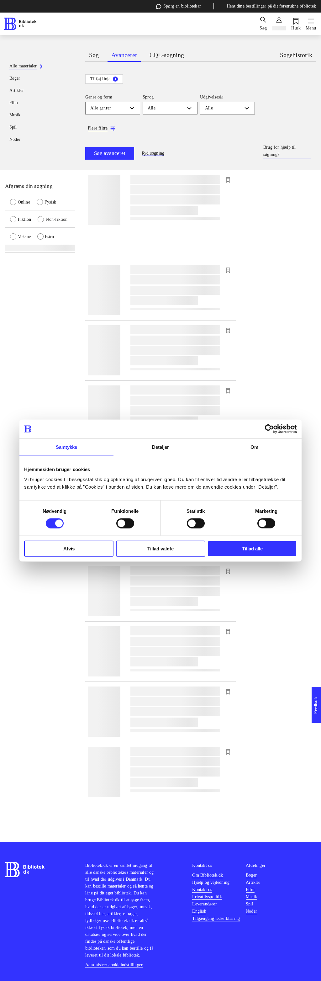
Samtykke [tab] (66, 447)
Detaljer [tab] (160, 447)
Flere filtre (98, 128)
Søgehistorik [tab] (296, 54)
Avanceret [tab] (124, 54)
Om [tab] (254, 447)
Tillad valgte (160, 548)
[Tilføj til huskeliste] (228, 180)
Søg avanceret (109, 153)
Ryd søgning (153, 153)
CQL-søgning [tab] (167, 54)
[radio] (23, 202)
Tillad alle (252, 548)
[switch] (125, 523)
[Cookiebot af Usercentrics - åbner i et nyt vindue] (269, 429)
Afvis (69, 548)
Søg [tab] (94, 54)
